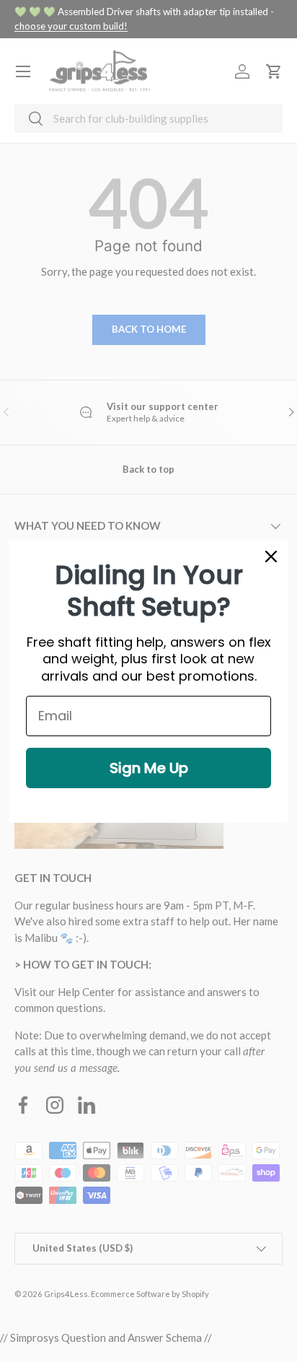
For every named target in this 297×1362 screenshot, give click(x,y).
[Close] (271, 556)
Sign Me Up (149, 768)
